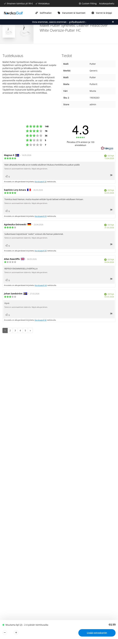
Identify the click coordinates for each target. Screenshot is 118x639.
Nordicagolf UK (41, 285)
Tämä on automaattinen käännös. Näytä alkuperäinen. (26, 169)
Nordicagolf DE (41, 251)
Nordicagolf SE (40, 181)
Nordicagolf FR (41, 216)
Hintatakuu (44, 3)
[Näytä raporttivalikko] (111, 175)
